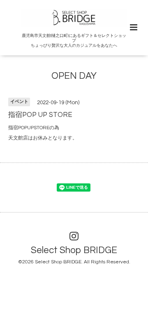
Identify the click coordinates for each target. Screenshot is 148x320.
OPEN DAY (74, 76)
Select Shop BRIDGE (74, 250)
